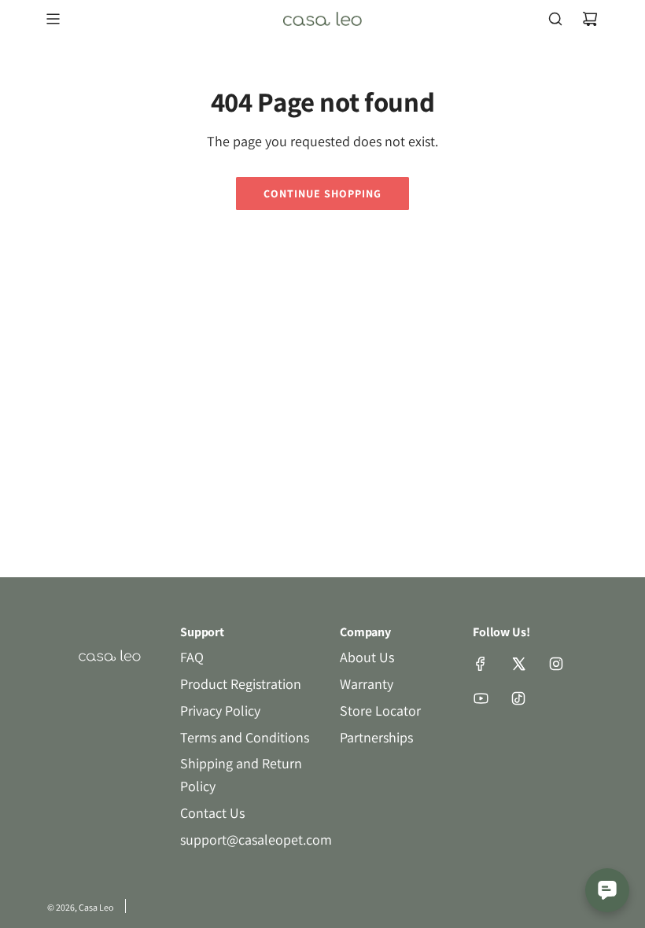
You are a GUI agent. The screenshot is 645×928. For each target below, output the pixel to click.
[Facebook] (480, 663)
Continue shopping (322, 193)
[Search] (555, 19)
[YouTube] (480, 698)
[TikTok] (518, 698)
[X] (518, 663)
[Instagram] (556, 663)
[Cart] (590, 19)
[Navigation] (52, 19)
